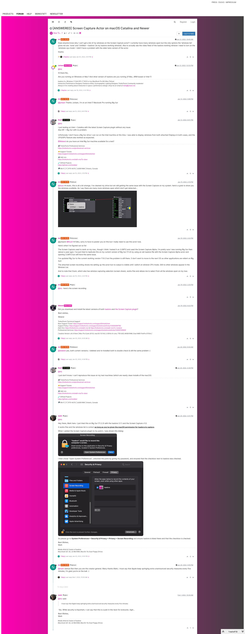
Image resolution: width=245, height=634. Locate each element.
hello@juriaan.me (129, 86)
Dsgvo (221, 2)
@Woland (62, 141)
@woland (62, 351)
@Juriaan (74, 99)
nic (59, 39)
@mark (73, 565)
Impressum (231, 2)
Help (29, 14)
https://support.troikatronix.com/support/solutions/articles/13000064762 (95, 326)
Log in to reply (189, 34)
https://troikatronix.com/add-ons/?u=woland (106, 328)
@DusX (73, 182)
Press (214, 2)
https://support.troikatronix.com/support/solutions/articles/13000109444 (100, 330)
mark (60, 416)
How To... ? (58, 33)
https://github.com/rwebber (67, 165)
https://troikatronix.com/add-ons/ (77, 328)
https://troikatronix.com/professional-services (74, 148)
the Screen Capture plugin (126, 309)
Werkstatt (41, 14)
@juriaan (61, 102)
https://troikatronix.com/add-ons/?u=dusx (72, 159)
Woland (61, 306)
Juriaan (61, 65)
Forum (20, 14)
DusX (60, 120)
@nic (76, 65)
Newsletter (56, 14)
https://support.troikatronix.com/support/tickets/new (76, 154)
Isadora (108, 309)
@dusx (61, 185)
